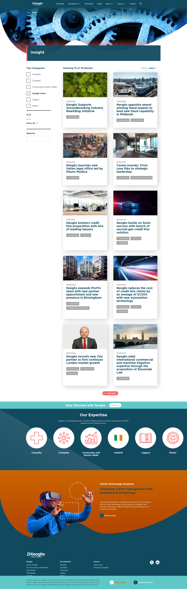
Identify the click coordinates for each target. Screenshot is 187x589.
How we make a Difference (37, 567)
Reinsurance (73, 373)
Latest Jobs (98, 565)
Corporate (64, 570)
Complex (36, 81)
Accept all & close (145, 582)
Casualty (36, 74)
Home (28, 12)
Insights (29, 576)
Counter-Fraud (138, 120)
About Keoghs (32, 565)
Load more (111, 393)
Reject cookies (120, 582)
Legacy (35, 100)
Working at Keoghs (101, 567)
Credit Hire (86, 235)
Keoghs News (39, 93)
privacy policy (90, 585)
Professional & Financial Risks (79, 308)
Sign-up (115, 405)
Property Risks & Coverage (142, 177)
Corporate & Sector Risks (44, 87)
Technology (123, 243)
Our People (30, 570)
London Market (88, 369)
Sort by (144, 68)
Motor (35, 106)
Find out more (110, 515)
